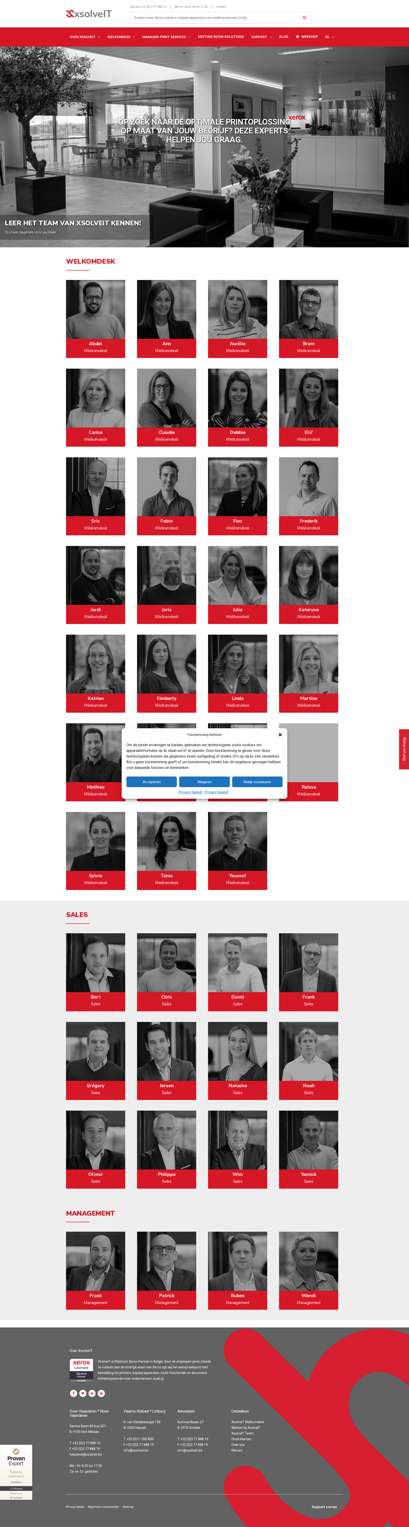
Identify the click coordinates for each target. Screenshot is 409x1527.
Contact (221, 7)
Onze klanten (241, 1439)
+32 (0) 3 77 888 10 (153, 7)
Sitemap (128, 1507)
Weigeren (204, 782)
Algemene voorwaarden (103, 1507)
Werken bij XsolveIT (245, 1428)
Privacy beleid (190, 792)
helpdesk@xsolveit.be (86, 1454)
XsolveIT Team (242, 1433)
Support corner (324, 1507)
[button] (280, 734)
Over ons (238, 1445)
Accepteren (152, 782)
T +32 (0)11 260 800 (139, 1439)
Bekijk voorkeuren (257, 782)
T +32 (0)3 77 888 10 (85, 1443)
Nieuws (236, 1450)
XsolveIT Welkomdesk (247, 1422)
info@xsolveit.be (136, 1450)
